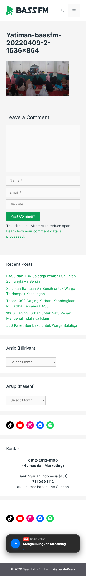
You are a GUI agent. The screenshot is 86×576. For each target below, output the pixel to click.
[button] (62, 10)
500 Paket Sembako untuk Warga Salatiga (41, 325)
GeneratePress (64, 569)
